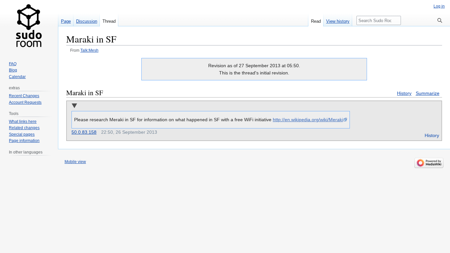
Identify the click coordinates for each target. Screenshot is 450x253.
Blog (13, 70)
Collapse (74, 106)
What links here (23, 121)
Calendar (17, 76)
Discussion (86, 21)
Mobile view (75, 161)
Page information (24, 140)
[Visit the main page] (29, 26)
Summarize (427, 93)
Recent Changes (24, 96)
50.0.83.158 (84, 132)
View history (338, 21)
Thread (109, 21)
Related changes (24, 128)
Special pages (22, 134)
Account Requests (25, 102)
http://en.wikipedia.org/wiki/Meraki (308, 119)
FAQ (12, 64)
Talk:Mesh (89, 50)
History (404, 93)
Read (316, 21)
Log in (439, 6)
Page (66, 21)
